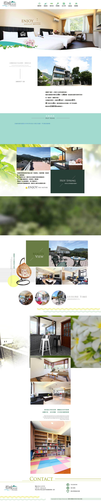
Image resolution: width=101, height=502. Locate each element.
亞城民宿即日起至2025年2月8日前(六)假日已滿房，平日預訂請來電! (32, 123)
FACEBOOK (73, 484)
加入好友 (72, 487)
